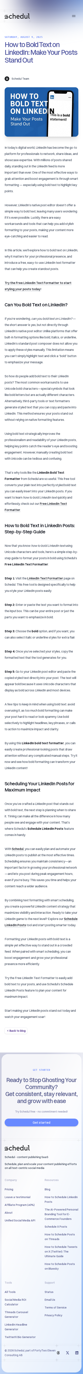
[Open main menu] (73, 16)
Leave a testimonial (17, 1197)
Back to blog (17, 1030)
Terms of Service (56, 1307)
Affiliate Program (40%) (20, 1205)
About (9, 1212)
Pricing (9, 1189)
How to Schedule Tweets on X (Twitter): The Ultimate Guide (61, 1251)
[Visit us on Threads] (58, 1352)
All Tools (10, 1292)
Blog (47, 1189)
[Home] (17, 16)
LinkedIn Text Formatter (45, 578)
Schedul (18, 849)
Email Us (50, 1300)
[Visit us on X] (67, 1352)
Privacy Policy (53, 1315)
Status (49, 1292)
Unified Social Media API (20, 1220)
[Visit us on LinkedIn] (76, 1352)
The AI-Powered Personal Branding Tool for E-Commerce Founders (61, 1214)
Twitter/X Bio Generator (20, 1337)
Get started (41, 1122)
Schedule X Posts (56, 1226)
